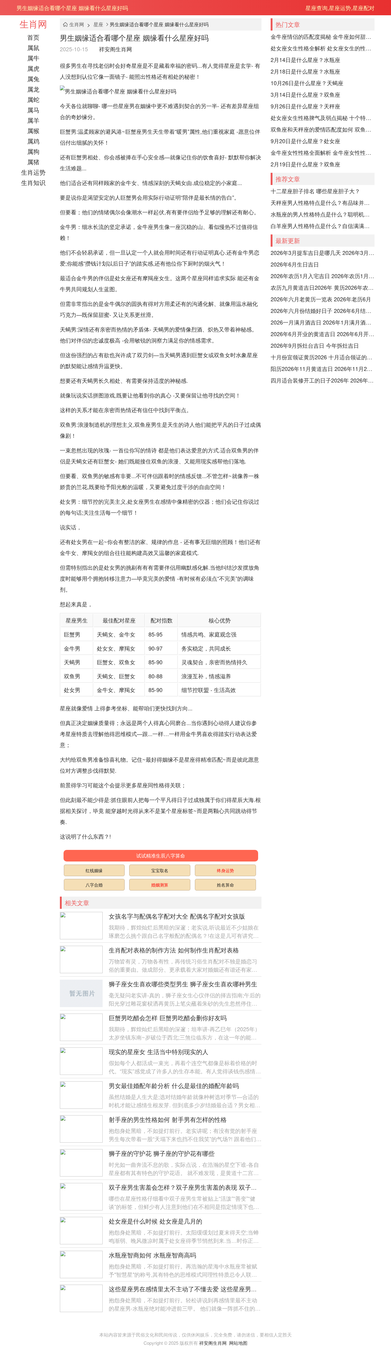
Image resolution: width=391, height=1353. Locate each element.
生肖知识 (33, 182)
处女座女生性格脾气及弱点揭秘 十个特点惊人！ (323, 118)
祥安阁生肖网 (115, 49)
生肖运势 (33, 172)
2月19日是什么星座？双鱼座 (305, 164)
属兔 (33, 78)
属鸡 (33, 140)
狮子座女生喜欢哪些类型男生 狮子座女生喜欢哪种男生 (183, 983)
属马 (33, 109)
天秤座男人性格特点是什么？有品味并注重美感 (323, 202)
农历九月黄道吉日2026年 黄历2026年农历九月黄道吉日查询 (323, 287)
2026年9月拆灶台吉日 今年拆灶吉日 (315, 345)
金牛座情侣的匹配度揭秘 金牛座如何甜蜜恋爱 (323, 36)
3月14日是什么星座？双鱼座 (305, 94)
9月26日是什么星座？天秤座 (305, 106)
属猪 (33, 161)
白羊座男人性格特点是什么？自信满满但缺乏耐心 (323, 226)
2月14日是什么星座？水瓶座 (305, 59)
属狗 (33, 151)
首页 (33, 37)
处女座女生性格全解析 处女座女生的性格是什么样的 (323, 48)
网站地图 (238, 1343)
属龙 (33, 89)
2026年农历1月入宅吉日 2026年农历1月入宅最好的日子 (323, 276)
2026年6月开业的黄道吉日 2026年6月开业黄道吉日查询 (323, 334)
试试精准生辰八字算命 (160, 855)
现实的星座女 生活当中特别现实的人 (158, 1051)
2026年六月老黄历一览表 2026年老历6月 (321, 299)
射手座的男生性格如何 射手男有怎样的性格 (168, 1119)
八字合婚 (94, 885)
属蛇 (33, 99)
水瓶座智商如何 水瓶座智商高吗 (152, 1254)
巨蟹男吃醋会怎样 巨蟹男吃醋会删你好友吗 (168, 1017)
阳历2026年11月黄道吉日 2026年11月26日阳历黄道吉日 (323, 368)
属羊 (33, 120)
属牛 (33, 57)
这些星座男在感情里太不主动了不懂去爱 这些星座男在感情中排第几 (201, 1288)
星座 (98, 24)
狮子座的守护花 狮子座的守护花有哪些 (161, 1153)
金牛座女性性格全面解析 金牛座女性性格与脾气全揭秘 (323, 152)
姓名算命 (225, 885)
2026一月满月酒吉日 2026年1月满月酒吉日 (323, 322)
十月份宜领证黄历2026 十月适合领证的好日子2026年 (323, 357)
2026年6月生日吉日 (295, 264)
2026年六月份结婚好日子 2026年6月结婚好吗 (323, 310)
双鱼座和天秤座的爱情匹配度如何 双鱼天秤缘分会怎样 (323, 129)
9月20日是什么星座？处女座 (305, 141)
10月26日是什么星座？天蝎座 (307, 83)
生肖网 (33, 23)
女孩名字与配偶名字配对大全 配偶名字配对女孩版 (177, 916)
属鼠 (33, 47)
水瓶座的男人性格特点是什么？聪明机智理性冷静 (323, 214)
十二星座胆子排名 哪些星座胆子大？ (315, 191)
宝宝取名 (159, 870)
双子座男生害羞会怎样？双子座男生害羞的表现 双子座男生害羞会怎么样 (207, 1187)
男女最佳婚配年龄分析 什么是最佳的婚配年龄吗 (174, 1085)
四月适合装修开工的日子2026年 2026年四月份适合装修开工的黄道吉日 (323, 380)
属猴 (33, 130)
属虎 (33, 68)
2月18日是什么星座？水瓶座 (305, 71)
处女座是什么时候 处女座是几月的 (155, 1221)
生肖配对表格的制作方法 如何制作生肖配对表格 (174, 949)
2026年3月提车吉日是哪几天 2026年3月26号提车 (323, 252)
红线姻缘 (94, 870)
